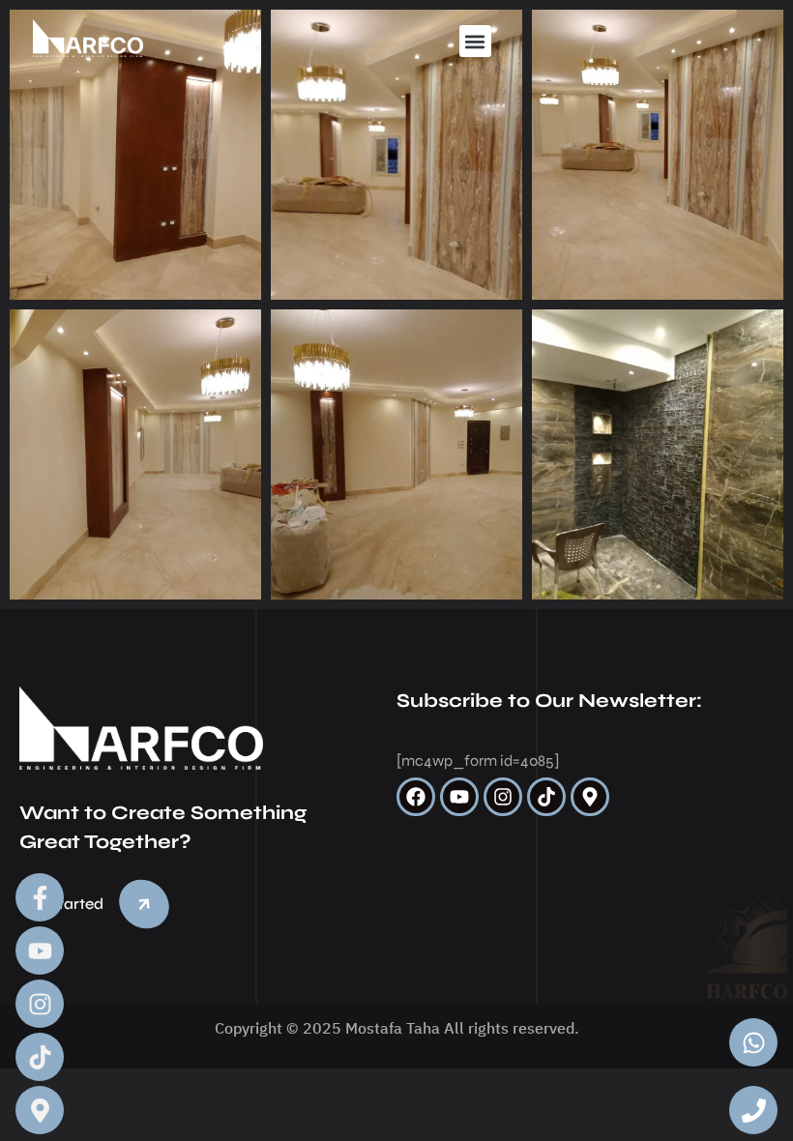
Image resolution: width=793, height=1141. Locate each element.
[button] (475, 41)
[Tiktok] (546, 796)
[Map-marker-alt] (590, 796)
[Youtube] (459, 796)
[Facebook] (415, 796)
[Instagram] (503, 796)
